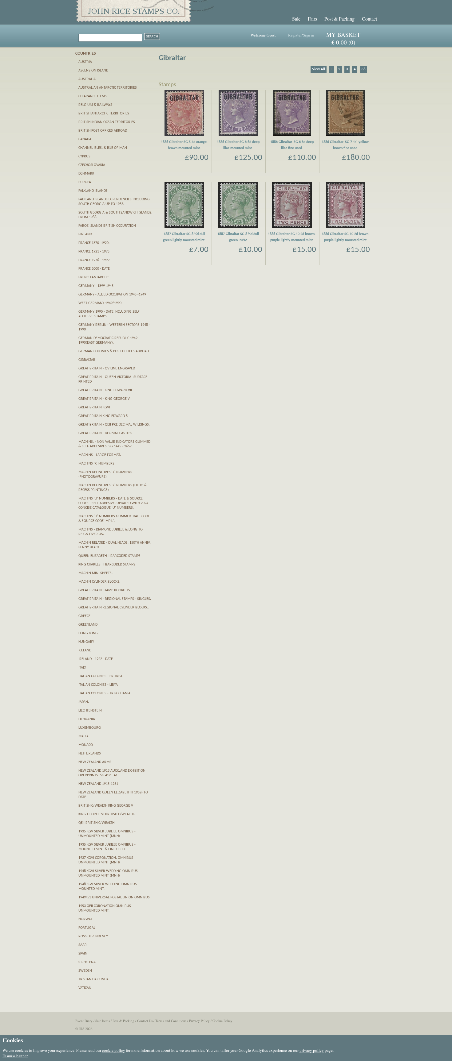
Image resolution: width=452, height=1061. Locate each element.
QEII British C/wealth (96, 823)
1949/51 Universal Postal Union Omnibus (114, 897)
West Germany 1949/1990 (99, 303)
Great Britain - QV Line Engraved (106, 368)
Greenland (87, 625)
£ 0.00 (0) (343, 42)
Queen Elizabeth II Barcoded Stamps (109, 556)
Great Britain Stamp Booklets (104, 590)
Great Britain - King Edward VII (105, 390)
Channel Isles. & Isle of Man (102, 148)
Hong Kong (88, 633)
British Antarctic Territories (103, 113)
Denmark (86, 174)
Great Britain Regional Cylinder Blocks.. (113, 607)
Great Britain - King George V (104, 399)
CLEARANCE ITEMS (92, 96)
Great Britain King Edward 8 (103, 416)
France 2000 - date (94, 269)
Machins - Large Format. (99, 455)
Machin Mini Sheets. (95, 573)
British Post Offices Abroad (102, 131)
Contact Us (145, 1020)
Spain (82, 953)
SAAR (82, 945)
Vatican (84, 988)
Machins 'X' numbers (96, 463)
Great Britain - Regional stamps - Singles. (114, 599)
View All (318, 69)
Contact (369, 18)
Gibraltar (86, 360)
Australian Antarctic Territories (107, 88)
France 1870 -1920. (93, 243)
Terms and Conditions (170, 1020)
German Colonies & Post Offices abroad (113, 351)
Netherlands (89, 753)
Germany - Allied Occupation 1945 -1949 (112, 294)
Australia (87, 79)
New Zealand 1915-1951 (98, 784)
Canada (84, 139)
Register (295, 35)
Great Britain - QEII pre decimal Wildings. (114, 424)
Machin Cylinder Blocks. (99, 582)
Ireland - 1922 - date (95, 659)
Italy (82, 667)
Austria (85, 62)
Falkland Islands (93, 191)
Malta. (83, 736)
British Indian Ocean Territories (106, 122)
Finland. (85, 234)
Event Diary (84, 1020)
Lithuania (86, 719)
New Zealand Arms (94, 762)
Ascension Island (93, 70)
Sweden (85, 971)
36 (363, 69)
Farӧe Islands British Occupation (107, 226)
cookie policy (113, 1050)
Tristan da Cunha (93, 979)
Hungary (86, 642)
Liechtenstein (90, 710)
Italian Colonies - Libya (98, 685)
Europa (84, 182)
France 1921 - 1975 (93, 251)
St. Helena (87, 962)
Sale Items (102, 1020)
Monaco (85, 745)
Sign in (308, 35)
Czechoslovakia (91, 165)
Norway (85, 919)
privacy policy (311, 1050)
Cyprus (84, 156)
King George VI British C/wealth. (106, 814)
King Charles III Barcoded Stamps (106, 564)
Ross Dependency (93, 936)
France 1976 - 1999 (93, 260)
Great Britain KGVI (94, 407)
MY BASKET (343, 34)
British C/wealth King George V (105, 806)
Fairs (312, 18)
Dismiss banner (15, 1056)
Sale (296, 18)
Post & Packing (339, 18)
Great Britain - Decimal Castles (105, 433)
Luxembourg (89, 728)
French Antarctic (93, 277)
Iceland (84, 650)
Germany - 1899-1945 (95, 286)
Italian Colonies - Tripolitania (104, 693)
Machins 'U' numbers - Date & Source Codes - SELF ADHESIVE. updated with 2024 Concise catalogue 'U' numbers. (113, 503)
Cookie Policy (222, 1020)
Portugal (86, 928)
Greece (84, 616)
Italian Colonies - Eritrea (100, 676)
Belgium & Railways (95, 105)
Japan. (83, 702)
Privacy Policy (199, 1020)
